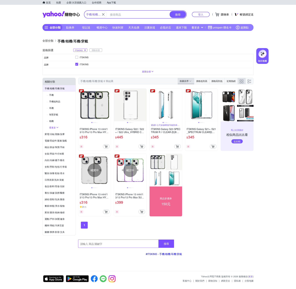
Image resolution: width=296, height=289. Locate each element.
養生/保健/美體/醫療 (55, 192)
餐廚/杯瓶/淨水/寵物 (55, 205)
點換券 (70, 27)
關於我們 (199, 280)
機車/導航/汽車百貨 (54, 225)
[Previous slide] (80, 105)
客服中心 (187, 280)
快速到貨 (117, 27)
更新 (250, 276)
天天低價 (133, 27)
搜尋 (166, 243)
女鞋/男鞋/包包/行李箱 (56, 166)
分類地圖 (249, 280)
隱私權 (237, 280)
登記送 (86, 27)
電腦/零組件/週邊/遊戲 (56, 140)
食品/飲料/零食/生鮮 (55, 186)
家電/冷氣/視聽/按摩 (55, 134)
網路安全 (225, 280)
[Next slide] (108, 105)
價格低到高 (201, 81)
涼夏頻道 (149, 27)
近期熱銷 (231, 81)
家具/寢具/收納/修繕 (55, 212)
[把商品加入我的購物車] (106, 146)
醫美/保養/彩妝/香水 (55, 173)
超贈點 (245, 27)
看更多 (196, 27)
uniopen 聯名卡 (222, 27)
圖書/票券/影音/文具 (55, 232)
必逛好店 (165, 27)
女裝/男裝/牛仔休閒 (54, 153)
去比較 (237, 141)
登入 (200, 14)
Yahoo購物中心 (61, 14)
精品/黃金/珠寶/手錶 (55, 147)
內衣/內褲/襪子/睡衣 (55, 160)
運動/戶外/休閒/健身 (55, 218)
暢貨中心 (102, 27)
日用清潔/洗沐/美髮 (54, 179)
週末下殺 (181, 27)
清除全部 (96, 50)
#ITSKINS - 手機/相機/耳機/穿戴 (164, 254)
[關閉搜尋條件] (103, 14)
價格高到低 (217, 81)
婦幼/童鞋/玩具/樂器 (55, 199)
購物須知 (212, 280)
